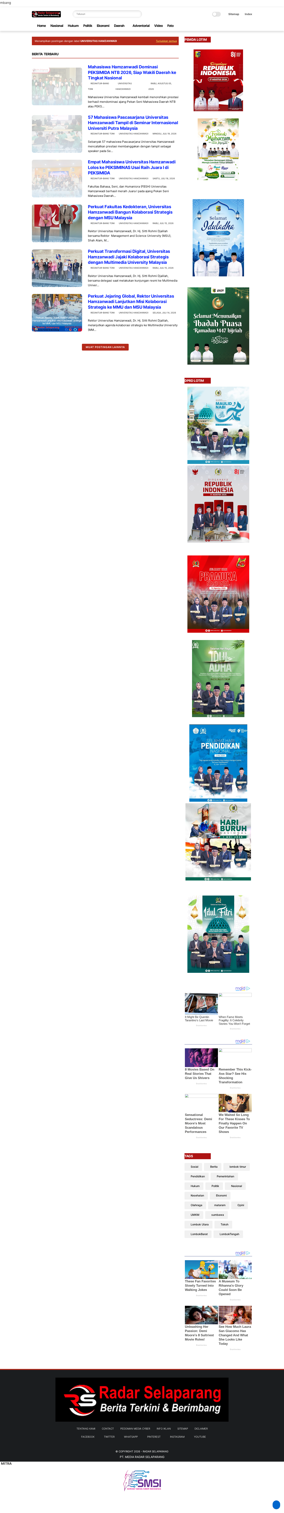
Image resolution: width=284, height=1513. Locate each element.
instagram (177, 1436)
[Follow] (276, 1504)
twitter (109, 1436)
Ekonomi (103, 26)
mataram (219, 1205)
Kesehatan (197, 1195)
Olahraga (196, 1205)
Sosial (194, 1166)
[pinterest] (237, 26)
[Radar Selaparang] (46, 16)
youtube (200, 1436)
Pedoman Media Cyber (135, 1428)
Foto (170, 26)
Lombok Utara (200, 1224)
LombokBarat (199, 1234)
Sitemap (233, 14)
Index (248, 14)
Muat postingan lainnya (105, 347)
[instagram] (244, 26)
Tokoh (224, 1224)
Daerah (119, 26)
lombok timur (238, 1166)
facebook (87, 1436)
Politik (87, 26)
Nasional (56, 26)
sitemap (182, 1428)
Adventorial (141, 26)
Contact (108, 1428)
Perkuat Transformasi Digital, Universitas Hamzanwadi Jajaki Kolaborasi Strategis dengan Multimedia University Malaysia (129, 257)
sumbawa (217, 1214)
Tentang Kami (86, 1428)
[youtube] (250, 26)
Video (158, 26)
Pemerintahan (225, 1176)
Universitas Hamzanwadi (133, 133)
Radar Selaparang (155, 1451)
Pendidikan (198, 1176)
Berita (214, 1166)
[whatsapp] (231, 26)
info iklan (164, 1428)
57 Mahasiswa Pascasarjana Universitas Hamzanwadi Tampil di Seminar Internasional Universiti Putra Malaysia (133, 123)
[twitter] (225, 26)
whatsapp (131, 1436)
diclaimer (201, 1428)
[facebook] (219, 26)
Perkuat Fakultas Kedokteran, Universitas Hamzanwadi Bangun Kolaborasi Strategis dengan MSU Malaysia (130, 212)
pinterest (154, 1436)
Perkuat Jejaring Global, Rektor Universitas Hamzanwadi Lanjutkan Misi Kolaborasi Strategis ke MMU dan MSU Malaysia (131, 302)
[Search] (138, 14)
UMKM (195, 1214)
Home (41, 26)
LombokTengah (229, 1234)
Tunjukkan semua (166, 40)
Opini (240, 1205)
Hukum (73, 26)
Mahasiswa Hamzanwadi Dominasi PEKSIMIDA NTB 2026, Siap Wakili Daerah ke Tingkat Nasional (132, 72)
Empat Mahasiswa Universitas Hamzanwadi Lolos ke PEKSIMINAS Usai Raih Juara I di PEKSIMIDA (131, 167)
